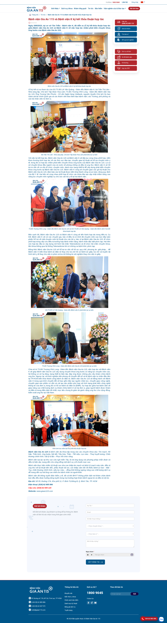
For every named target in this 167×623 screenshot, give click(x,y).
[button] (143, 2)
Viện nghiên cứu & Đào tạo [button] (114, 8)
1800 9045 (95, 593)
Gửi (134, 594)
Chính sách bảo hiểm (71, 600)
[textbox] (110, 526)
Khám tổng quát (80, 8)
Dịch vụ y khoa (66, 8)
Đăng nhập (135, 2)
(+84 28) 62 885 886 (38, 602)
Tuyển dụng (68, 610)
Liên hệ (125, 2)
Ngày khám (89, 552)
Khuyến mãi (68, 593)
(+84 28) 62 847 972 (38, 606)
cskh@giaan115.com (38, 610)
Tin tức (90, 8)
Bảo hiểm (98, 8)
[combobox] (110, 526)
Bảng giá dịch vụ (70, 607)
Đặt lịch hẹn (134, 8)
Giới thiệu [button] (54, 8)
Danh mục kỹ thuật (71, 603)
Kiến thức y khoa (70, 597)
